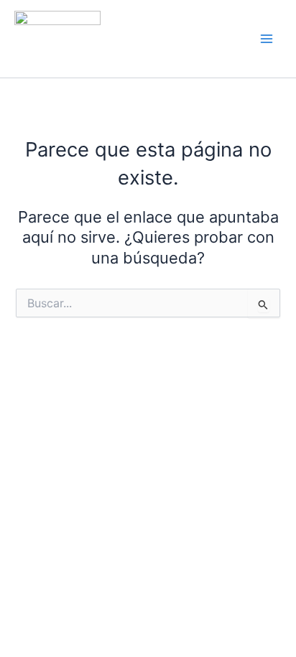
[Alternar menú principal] (266, 39)
